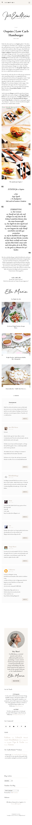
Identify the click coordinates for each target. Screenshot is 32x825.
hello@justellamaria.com (19, 714)
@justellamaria (19, 706)
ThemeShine (18, 814)
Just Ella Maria (13, 427)
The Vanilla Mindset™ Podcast (19, 754)
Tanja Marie (12, 547)
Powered (13, 804)
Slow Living (22, 740)
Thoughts (9, 742)
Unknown (12, 570)
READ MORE (16, 681)
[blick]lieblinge (13, 476)
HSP (13, 737)
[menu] (29, 2)
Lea (10, 525)
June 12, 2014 (11, 404)
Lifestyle (18, 737)
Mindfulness (14, 740)
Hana (10, 501)
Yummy (16, 27)
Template (18, 804)
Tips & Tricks (18, 742)
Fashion (7, 737)
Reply (25, 418)
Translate (15, 792)
